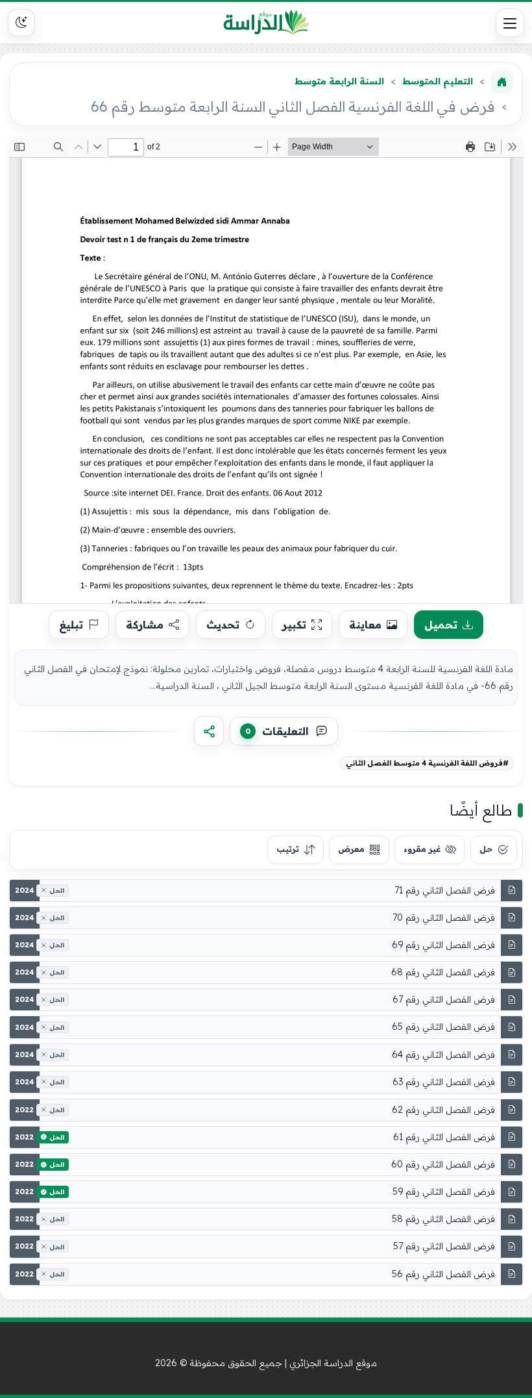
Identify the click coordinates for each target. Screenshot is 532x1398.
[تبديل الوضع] (21, 22)
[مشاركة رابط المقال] (209, 731)
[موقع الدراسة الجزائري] (266, 22)
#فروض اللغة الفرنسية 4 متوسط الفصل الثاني (427, 763)
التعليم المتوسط (437, 81)
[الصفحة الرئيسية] (502, 82)
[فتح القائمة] (510, 22)
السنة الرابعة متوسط (339, 81)
